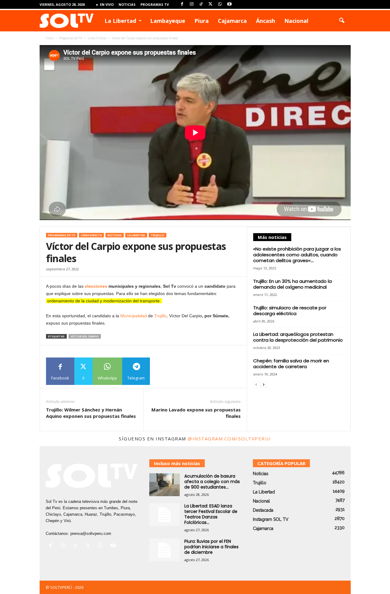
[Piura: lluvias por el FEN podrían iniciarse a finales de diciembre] (164, 550)
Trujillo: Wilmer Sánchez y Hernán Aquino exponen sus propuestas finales (91, 413)
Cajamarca (232, 20)
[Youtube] (229, 4)
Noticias (127, 4)
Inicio (49, 38)
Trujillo (157, 235)
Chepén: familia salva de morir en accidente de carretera (291, 363)
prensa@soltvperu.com (90, 533)
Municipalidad (133, 315)
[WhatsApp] (220, 4)
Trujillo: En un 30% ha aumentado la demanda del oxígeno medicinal (292, 284)
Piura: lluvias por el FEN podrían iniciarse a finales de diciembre (211, 546)
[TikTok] (201, 4)
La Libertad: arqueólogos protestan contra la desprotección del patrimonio (298, 337)
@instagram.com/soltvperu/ (229, 439)
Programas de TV (70, 38)
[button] (341, 20)
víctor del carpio (85, 336)
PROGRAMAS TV (154, 4)
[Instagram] (191, 4)
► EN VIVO (105, 4)
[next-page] (264, 385)
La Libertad (120, 20)
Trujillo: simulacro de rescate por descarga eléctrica (289, 310)
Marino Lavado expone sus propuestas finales (196, 413)
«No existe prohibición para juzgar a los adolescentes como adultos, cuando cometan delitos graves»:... (297, 255)
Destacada (263, 510)
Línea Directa (97, 38)
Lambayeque (167, 20)
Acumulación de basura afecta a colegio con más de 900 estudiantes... (212, 481)
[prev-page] (256, 385)
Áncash (265, 20)
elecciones (96, 286)
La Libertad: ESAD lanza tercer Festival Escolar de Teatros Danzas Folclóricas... (210, 514)
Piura (201, 20)
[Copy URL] (164, 371)
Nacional (296, 20)
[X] (210, 4)
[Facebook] (182, 4)
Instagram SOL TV (271, 519)
